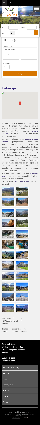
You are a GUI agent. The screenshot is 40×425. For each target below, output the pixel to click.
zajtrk (5, 379)
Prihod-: (8, 54)
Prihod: (5, 27)
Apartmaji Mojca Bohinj (11, 367)
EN (10, 3)
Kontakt (5, 402)
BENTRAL (17, 414)
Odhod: (23, 27)
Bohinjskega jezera (22, 181)
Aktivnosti (6, 390)
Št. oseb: (6, 32)
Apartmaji (6, 373)
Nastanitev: (7, 46)
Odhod (11, 54)
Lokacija (6, 396)
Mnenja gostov (8, 385)
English (25, 418)
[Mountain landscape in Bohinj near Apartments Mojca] (9, 196)
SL (4, 3)
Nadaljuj (20, 73)
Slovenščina (16, 418)
